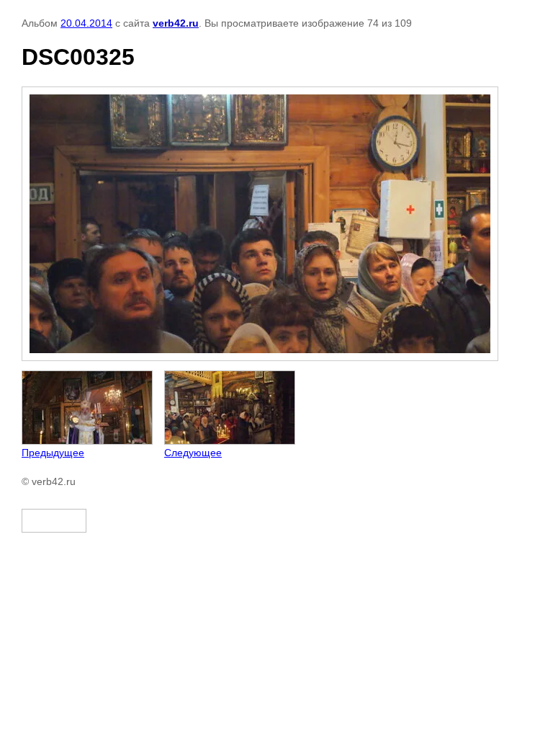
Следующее (193, 452)
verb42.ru (176, 23)
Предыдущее (53, 452)
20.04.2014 (86, 23)
